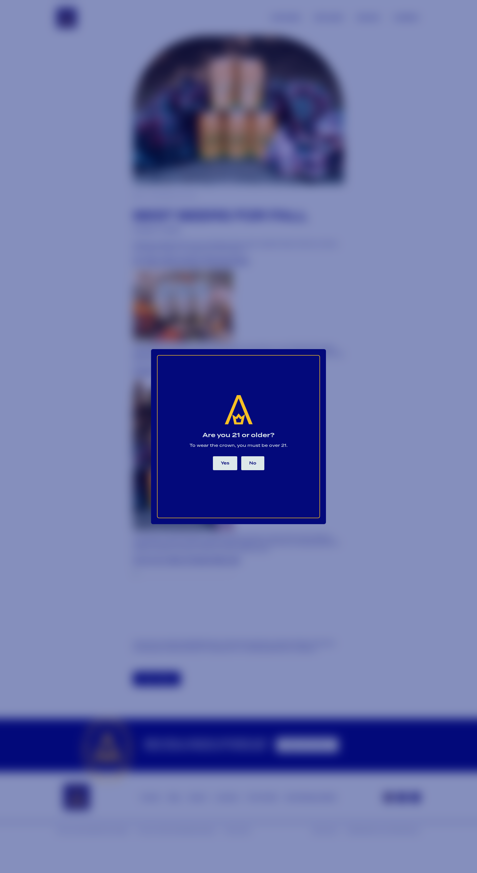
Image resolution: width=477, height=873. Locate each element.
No (252, 463)
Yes (225, 463)
